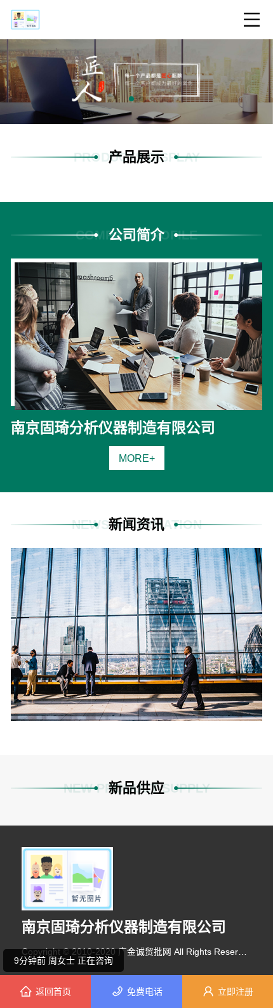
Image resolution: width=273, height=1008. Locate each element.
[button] (131, 98)
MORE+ (137, 458)
